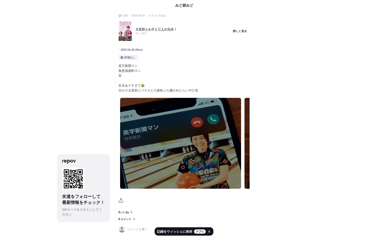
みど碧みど (184, 5)
